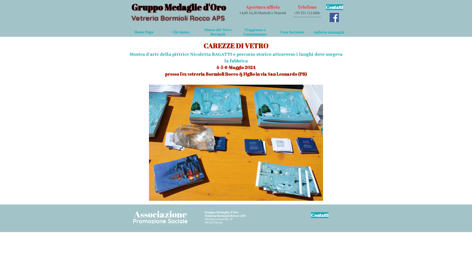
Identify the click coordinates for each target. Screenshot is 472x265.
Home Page (143, 32)
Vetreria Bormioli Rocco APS (178, 18)
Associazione (160, 214)
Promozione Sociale (160, 221)
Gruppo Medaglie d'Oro (179, 7)
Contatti (334, 7)
